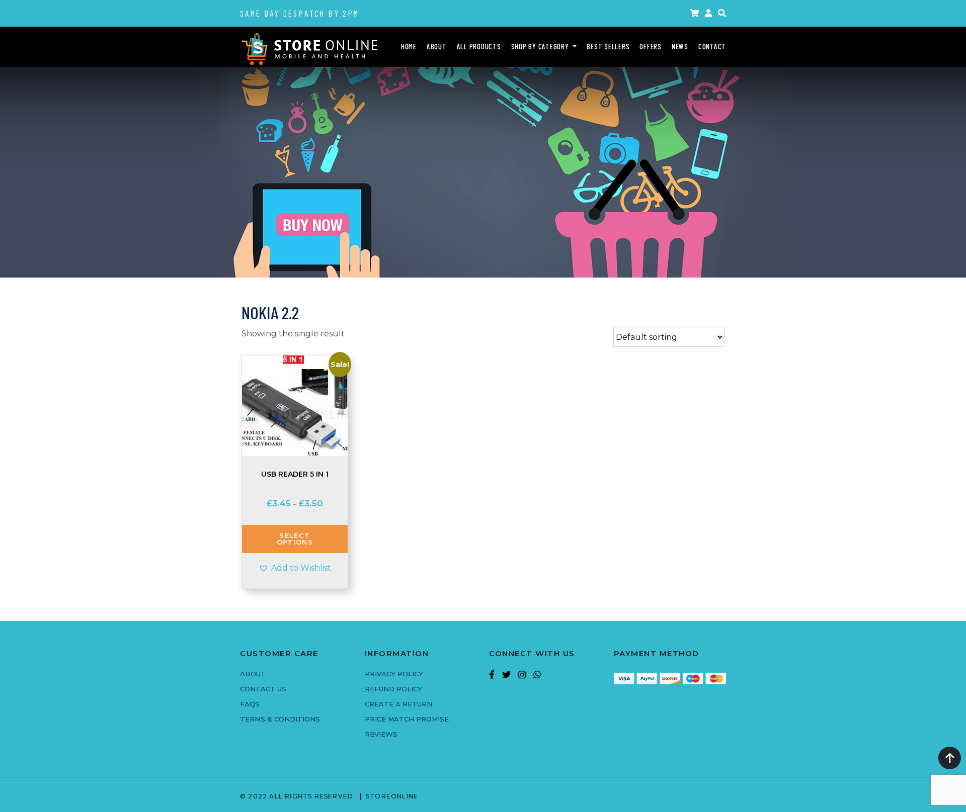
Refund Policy (393, 689)
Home (409, 46)
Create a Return (398, 704)
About (253, 674)
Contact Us (263, 689)
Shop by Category (541, 46)
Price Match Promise (407, 719)
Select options (295, 538)
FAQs (250, 704)
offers (650, 46)
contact (712, 46)
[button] (722, 13)
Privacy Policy (394, 674)
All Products (479, 46)
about (437, 46)
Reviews (381, 734)
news (680, 46)
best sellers (608, 46)
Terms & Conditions (280, 719)
